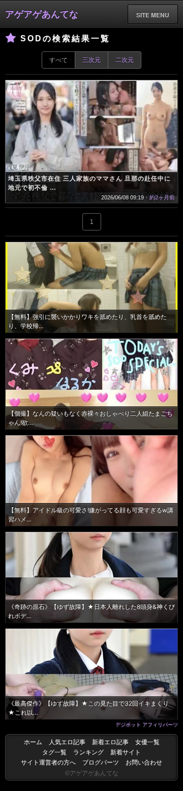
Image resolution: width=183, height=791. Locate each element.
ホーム (33, 742)
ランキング (88, 752)
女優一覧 (147, 742)
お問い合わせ (144, 762)
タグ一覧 (54, 752)
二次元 (124, 60)
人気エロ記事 (67, 742)
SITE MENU (152, 14)
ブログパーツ (100, 762)
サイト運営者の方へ (48, 762)
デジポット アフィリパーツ (146, 724)
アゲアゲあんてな (41, 14)
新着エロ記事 (110, 742)
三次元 (91, 60)
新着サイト (125, 752)
